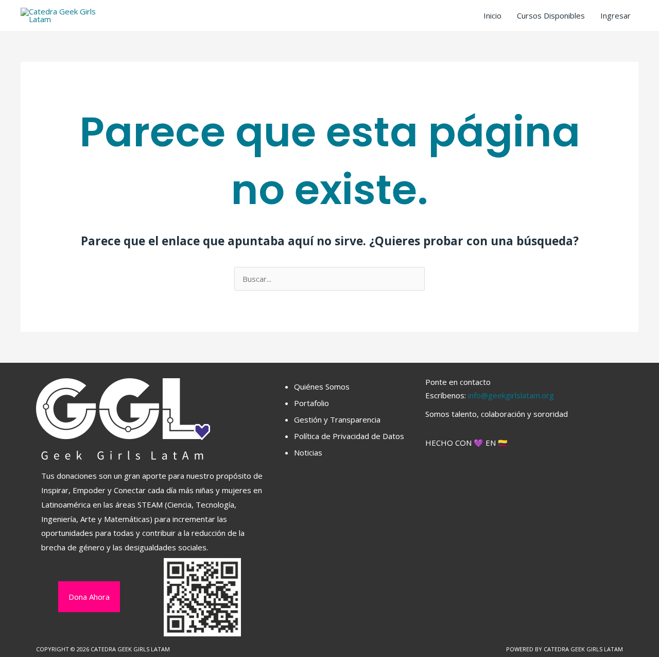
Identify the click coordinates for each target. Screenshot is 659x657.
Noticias (308, 452)
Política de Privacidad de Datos (349, 436)
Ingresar (615, 15)
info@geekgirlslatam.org (511, 395)
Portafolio (311, 403)
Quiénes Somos (322, 386)
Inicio (492, 15)
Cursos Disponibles (551, 15)
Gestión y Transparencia (337, 419)
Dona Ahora (89, 597)
